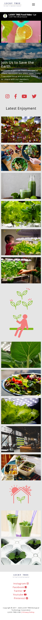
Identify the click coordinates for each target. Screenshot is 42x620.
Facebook (19, 587)
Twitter (18, 590)
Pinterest (20, 598)
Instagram (20, 583)
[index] (12, 4)
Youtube (18, 594)
